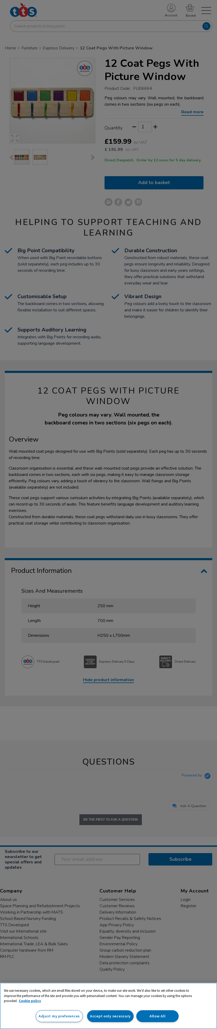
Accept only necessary (110, 1016)
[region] (108, 1006)
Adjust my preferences (59, 1016)
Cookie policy (30, 1001)
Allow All (157, 1016)
